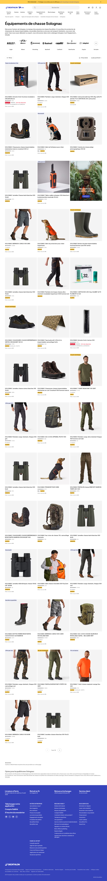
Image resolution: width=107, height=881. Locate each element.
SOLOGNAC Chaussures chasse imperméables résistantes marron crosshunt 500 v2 (20, 148)
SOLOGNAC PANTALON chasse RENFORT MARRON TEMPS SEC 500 (86, 488)
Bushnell (47, 49)
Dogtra (84, 49)
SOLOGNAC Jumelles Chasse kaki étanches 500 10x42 (20, 196)
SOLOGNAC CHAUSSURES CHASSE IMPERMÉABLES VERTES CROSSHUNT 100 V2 (21, 341)
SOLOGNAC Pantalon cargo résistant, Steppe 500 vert (86, 584)
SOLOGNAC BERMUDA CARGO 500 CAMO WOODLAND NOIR (51, 635)
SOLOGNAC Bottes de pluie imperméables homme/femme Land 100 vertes (83, 244)
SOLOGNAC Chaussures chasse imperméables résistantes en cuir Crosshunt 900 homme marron (53, 389)
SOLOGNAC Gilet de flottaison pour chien (51, 147)
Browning (35, 49)
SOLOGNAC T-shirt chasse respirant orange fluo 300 (85, 685)
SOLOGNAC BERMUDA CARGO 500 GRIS (17, 243)
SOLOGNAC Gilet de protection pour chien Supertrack (51, 244)
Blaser (23, 49)
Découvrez (86, 196)
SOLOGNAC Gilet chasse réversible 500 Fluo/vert (53, 583)
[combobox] (96, 58)
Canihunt (59, 49)
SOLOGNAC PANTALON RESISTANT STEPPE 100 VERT (52, 685)
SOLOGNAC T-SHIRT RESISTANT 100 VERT (83, 388)
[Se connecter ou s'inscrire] (96, 7)
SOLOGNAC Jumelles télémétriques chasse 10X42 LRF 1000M (21, 584)
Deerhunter (72, 49)
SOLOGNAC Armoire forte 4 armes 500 (82, 340)
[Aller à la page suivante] (59, 750)
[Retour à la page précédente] (47, 750)
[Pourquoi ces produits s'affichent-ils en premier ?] (79, 58)
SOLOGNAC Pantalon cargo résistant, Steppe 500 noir (53, 97)
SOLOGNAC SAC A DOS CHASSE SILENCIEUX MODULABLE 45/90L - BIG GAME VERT (84, 635)
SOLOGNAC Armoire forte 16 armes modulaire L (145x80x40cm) (20, 97)
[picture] (21, 78)
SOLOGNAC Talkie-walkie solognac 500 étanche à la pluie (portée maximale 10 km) (53, 196)
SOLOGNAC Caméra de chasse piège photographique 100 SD (82, 148)
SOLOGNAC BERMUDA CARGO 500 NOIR (17, 734)
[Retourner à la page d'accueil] (15, 7)
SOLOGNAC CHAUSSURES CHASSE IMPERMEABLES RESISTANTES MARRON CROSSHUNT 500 (21, 536)
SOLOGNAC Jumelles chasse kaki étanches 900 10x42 (20, 293)
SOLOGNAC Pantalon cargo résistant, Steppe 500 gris (21, 438)
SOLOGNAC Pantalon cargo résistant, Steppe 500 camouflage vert (21, 685)
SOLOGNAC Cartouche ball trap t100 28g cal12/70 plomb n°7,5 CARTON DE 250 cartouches (86, 97)
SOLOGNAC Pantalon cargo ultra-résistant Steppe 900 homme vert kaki (86, 438)
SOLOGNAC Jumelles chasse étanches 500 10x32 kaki (53, 735)
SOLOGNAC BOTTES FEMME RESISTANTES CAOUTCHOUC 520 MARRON (18, 635)
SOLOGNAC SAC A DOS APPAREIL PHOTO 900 (52, 437)
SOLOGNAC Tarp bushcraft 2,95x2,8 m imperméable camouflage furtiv (50, 341)
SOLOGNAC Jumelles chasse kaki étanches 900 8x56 (85, 536)
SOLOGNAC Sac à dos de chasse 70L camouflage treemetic (53, 536)
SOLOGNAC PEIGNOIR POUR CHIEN (48, 487)
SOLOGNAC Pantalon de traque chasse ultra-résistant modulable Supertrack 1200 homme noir (53, 293)
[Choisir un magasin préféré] (89, 7)
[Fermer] (100, 2)
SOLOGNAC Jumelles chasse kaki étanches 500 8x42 (20, 488)
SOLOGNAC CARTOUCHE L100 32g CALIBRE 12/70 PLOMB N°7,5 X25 (85, 293)
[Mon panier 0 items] (100, 7)
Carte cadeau (96, 12)
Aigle (10, 49)
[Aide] (92, 7)
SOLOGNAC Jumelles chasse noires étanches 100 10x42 (20, 389)
